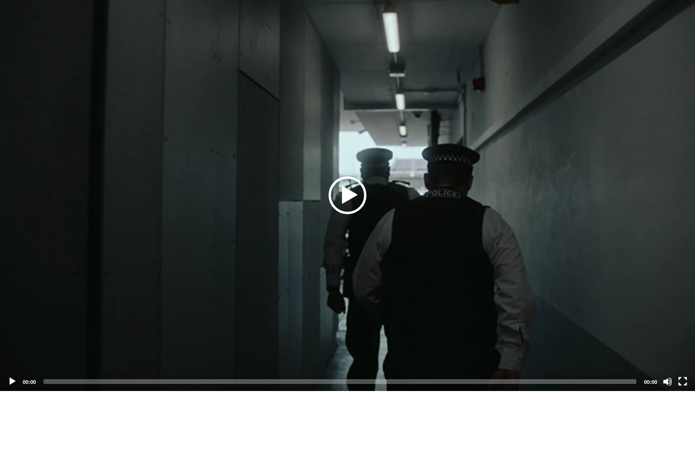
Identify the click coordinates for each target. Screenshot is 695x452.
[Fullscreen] (682, 381)
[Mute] (667, 381)
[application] (347, 195)
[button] (347, 195)
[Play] (12, 381)
